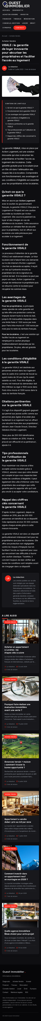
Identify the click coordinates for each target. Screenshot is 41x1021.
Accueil (6, 10)
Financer (7, 19)
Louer (25, 23)
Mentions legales (17, 992)
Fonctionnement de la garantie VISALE (21, 111)
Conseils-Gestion (11, 23)
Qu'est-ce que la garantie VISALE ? (20, 108)
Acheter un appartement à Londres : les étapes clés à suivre (16, 650)
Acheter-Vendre (10, 14)
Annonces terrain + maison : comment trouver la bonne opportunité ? (17, 764)
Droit (32, 23)
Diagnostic (18, 10)
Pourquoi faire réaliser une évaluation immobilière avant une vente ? (17, 707)
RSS (26, 992)
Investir (24, 14)
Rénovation (29, 19)
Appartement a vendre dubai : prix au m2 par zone (17, 820)
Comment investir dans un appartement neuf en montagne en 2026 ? (16, 876)
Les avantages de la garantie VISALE (21, 114)
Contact (20, 28)
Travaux (17, 19)
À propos (7, 27)
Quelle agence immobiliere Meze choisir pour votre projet (19, 932)
